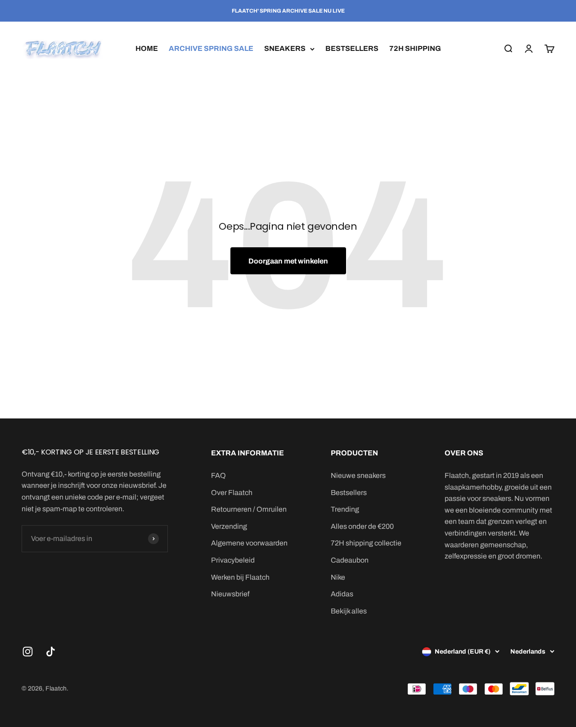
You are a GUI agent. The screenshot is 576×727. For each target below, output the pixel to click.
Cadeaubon (350, 560)
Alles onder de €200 (362, 526)
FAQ (218, 475)
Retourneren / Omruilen (249, 509)
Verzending (229, 526)
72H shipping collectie (366, 543)
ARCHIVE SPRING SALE (211, 49)
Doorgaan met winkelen (288, 261)
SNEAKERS (285, 49)
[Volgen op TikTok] (51, 651)
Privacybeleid (233, 560)
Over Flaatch (231, 492)
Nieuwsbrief (230, 594)
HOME (146, 49)
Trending (345, 509)
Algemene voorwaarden (249, 543)
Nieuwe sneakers (358, 475)
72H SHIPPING (415, 49)
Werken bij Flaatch (240, 577)
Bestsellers (349, 492)
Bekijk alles (349, 611)
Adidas (342, 594)
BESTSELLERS (351, 49)
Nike (338, 577)
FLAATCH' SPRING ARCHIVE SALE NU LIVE (288, 11)
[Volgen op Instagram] (28, 651)
